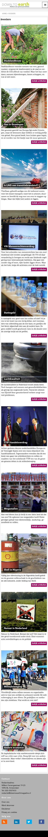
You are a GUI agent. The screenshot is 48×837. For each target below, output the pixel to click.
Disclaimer (6, 809)
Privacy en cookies (9, 812)
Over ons (5, 802)
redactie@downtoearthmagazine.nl (16, 793)
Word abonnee (8, 805)
